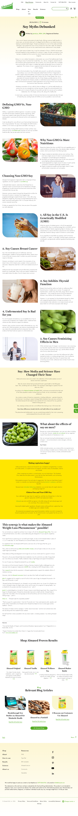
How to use (6, 758)
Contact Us (53, 2)
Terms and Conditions (32, 801)
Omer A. (4, 599)
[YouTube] (52, 770)
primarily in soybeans (50, 482)
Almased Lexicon (25, 765)
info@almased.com (60, 783)
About (24, 9)
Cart (75, 9)
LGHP (26, 567)
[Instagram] (52, 759)
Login (71, 9)
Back (3, 737)
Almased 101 (39, 17)
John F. (4, 578)
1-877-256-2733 (62, 2)
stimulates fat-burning (29, 487)
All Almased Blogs (39, 728)
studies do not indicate (59, 433)
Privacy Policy (21, 801)
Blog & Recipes (29, 2)
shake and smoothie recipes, (26, 549)
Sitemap (39, 803)
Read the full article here (15, 722)
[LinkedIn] (52, 776)
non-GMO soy (24, 181)
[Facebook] (52, 754)
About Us (46, 2)
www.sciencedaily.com (12, 633)
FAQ (22, 2)
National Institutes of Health (31, 390)
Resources (25, 751)
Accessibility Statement (55, 801)
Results (35, 9)
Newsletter (24, 773)
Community (38, 2)
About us (5, 769)
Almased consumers (17, 575)
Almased (18, 501)
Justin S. (4, 590)
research (7, 570)
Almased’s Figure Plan (45, 532)
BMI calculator (25, 762)
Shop (18, 9)
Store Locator (72, 2)
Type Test (23, 758)
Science (42, 9)
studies (33, 562)
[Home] (7, 10)
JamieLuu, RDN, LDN (39, 34)
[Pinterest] (52, 765)
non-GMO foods (16, 130)
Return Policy (43, 801)
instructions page (8, 545)
